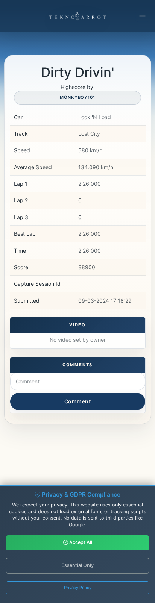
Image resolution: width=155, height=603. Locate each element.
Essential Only (77, 565)
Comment (77, 401)
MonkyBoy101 (77, 97)
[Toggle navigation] (142, 16)
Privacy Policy (77, 587)
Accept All (80, 542)
